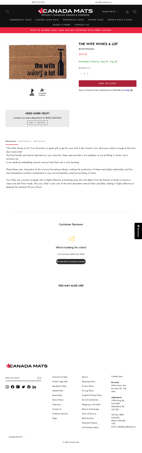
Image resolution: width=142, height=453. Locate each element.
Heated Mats (96, 19)
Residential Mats (73, 19)
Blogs (54, 418)
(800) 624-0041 (38, 2)
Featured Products (89, 422)
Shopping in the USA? (91, 404)
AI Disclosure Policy (90, 427)
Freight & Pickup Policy (92, 395)
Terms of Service (89, 413)
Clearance (56, 404)
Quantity (85, 68)
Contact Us (82, 24)
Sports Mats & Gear (120, 19)
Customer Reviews (60, 413)
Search (85, 376)
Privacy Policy (88, 386)
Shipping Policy (88, 381)
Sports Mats (57, 395)
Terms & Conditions (90, 399)
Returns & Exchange (90, 409)
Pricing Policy (88, 390)
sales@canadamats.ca (103, 2)
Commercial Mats (20, 19)
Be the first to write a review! (71, 261)
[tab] (12, 142)
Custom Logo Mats (47, 19)
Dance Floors (61, 24)
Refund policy (88, 418)
